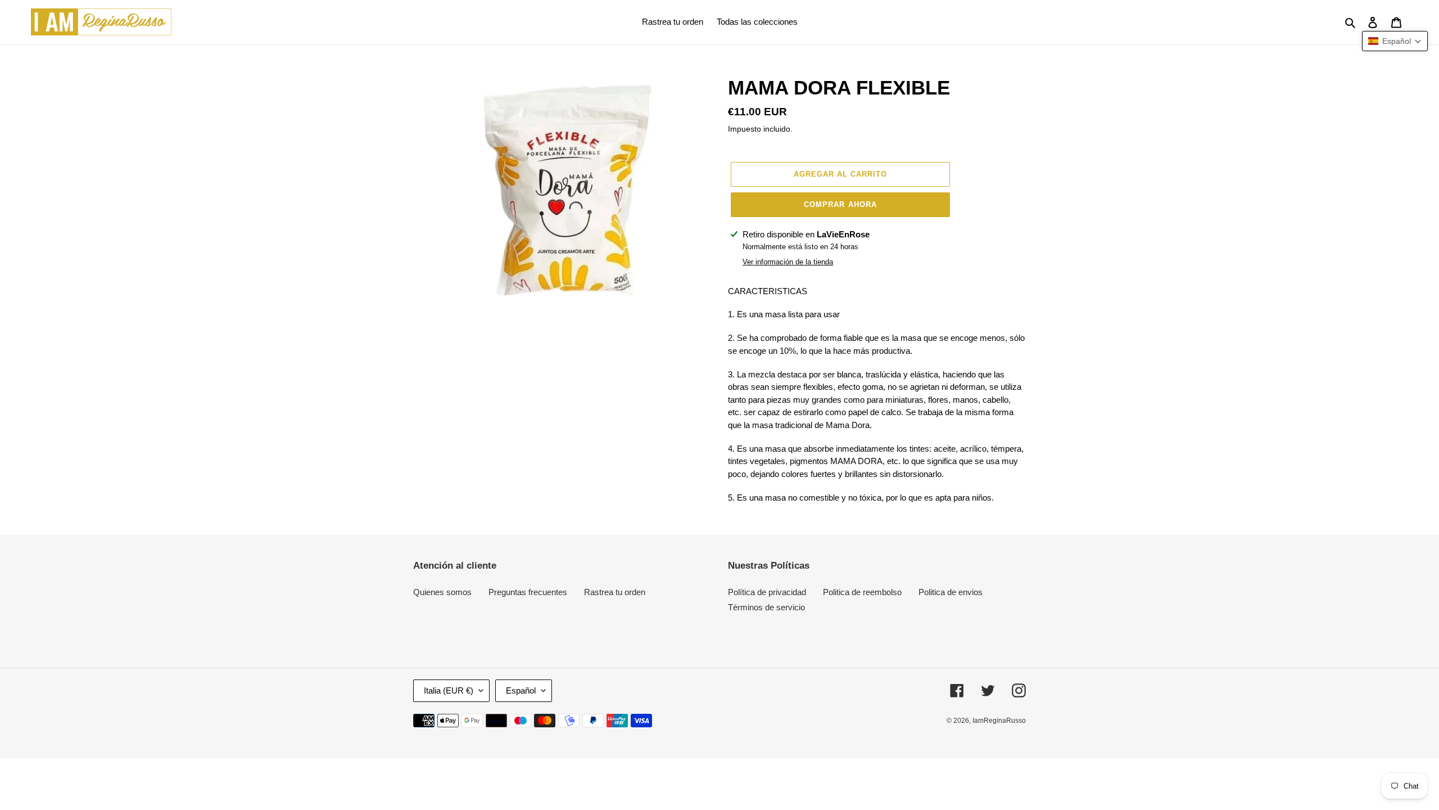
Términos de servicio (766, 607)
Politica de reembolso (862, 592)
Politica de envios (950, 592)
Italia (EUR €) (448, 690)
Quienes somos (442, 592)
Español (521, 690)
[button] (1395, 41)
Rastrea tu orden (614, 592)
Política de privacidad (767, 592)
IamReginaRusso (999, 720)
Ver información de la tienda (788, 262)
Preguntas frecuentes (527, 592)
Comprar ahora (840, 204)
